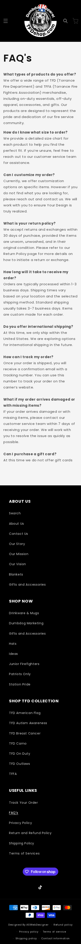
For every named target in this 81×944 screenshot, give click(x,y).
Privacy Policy (20, 823)
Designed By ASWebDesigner (28, 924)
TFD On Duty (19, 753)
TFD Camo (18, 743)
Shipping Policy (21, 843)
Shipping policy (26, 938)
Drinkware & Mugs (24, 613)
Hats (12, 643)
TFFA (13, 774)
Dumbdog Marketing (26, 623)
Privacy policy (28, 931)
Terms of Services (24, 853)
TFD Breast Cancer (24, 733)
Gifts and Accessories (27, 584)
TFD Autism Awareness (28, 723)
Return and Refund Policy (30, 833)
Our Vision (17, 564)
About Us (16, 523)
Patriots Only (20, 674)
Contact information (55, 938)
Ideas (13, 654)
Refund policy (63, 924)
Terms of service (54, 931)
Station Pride (20, 684)
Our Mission (19, 554)
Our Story (17, 544)
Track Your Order (23, 802)
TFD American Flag (24, 713)
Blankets (16, 574)
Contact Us (18, 533)
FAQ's (13, 812)
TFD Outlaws (19, 763)
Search (15, 513)
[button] (6, 21)
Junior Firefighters (24, 664)
